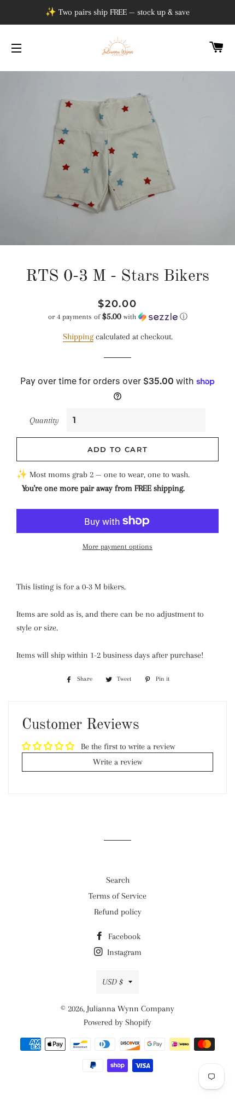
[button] (117, 316)
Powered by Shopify (117, 1022)
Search (118, 880)
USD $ (112, 982)
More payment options (117, 546)
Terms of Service (117, 896)
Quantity (44, 420)
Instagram (123, 952)
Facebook (123, 936)
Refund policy (118, 912)
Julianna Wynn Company (130, 1009)
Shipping (78, 336)
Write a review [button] (117, 762)
